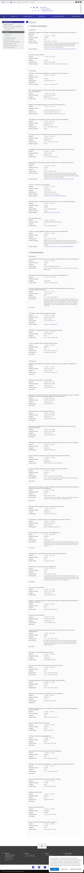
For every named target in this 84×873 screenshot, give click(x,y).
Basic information (8, 24)
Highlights (7, 35)
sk (80, 2)
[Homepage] (42, 9)
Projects (7, 32)
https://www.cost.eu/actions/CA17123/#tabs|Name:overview (59, 179)
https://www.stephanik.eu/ (50, 324)
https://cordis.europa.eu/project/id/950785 (55, 195)
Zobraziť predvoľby (75, 869)
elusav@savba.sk (48, 855)
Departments (27, 16)
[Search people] (78, 1)
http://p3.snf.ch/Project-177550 (52, 212)
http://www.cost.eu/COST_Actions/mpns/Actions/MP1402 (58, 246)
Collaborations (8, 34)
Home (5, 16)
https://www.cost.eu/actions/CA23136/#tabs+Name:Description (60, 49)
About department (9, 28)
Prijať (54, 869)
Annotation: (32, 82)
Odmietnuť (64, 869)
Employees (7, 30)
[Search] (76, 2)
